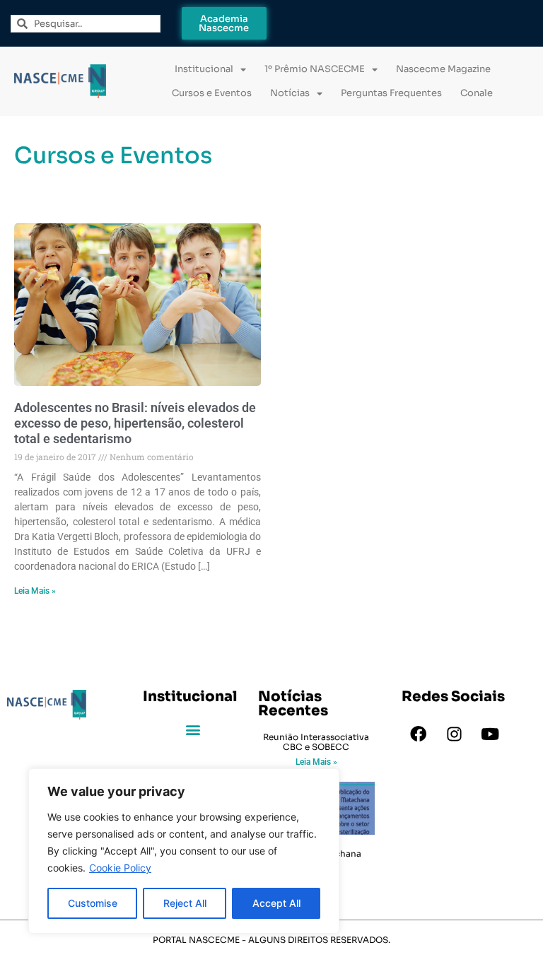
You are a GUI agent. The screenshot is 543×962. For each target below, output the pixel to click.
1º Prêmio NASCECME (314, 69)
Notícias (290, 93)
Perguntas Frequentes (391, 93)
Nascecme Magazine (443, 69)
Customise (92, 903)
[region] (183, 851)
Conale (476, 93)
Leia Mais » (35, 591)
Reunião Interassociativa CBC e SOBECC (316, 742)
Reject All (184, 903)
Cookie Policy (120, 868)
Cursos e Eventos (212, 93)
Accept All (276, 903)
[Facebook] (418, 734)
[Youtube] (490, 734)
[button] (193, 729)
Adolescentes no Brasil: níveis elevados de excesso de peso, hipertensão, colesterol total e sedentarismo (135, 422)
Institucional (204, 69)
